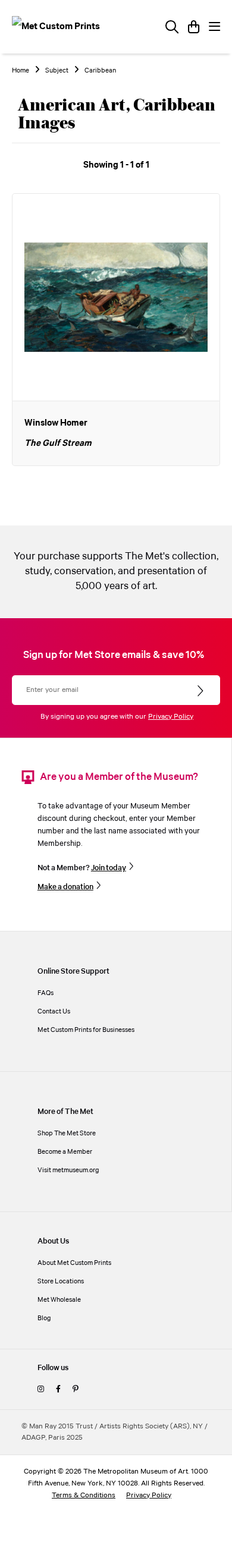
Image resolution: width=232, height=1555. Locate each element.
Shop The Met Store (66, 1133)
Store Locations (60, 1281)
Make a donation (65, 887)
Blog (44, 1318)
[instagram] (40, 1389)
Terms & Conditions (83, 1495)
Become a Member (64, 1151)
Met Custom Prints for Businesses (85, 1029)
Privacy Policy (170, 717)
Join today (108, 868)
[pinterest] (75, 1389)
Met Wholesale (59, 1299)
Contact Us (53, 1011)
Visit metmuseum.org (68, 1170)
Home (20, 70)
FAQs (45, 993)
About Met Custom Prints (74, 1262)
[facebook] (58, 1389)
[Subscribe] (201, 691)
